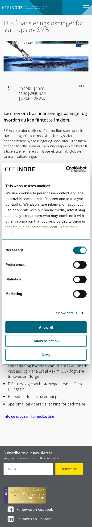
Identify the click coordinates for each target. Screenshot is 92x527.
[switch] (80, 264)
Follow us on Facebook (35, 509)
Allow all (46, 327)
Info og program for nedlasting (29, 416)
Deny (46, 355)
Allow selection (46, 341)
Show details (66, 313)
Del (82, 85)
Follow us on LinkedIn (34, 518)
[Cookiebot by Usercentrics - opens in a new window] (66, 169)
